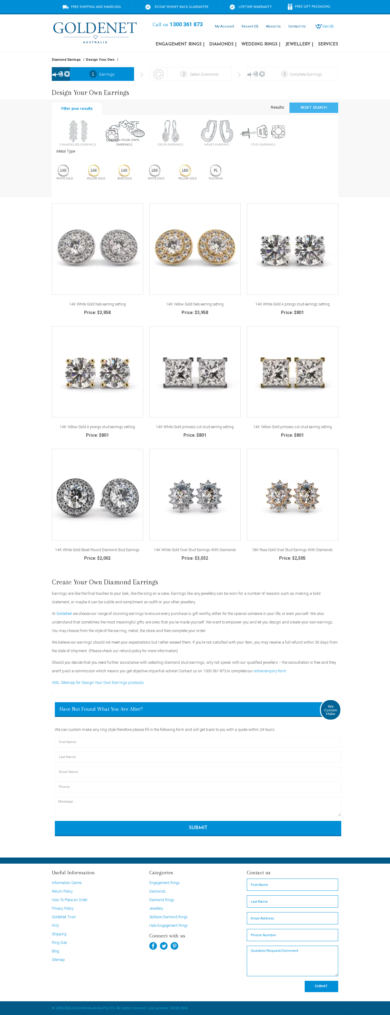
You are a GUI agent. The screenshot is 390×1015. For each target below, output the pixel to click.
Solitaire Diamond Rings (168, 917)
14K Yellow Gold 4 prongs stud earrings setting (97, 427)
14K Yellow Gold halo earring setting (195, 304)
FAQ (55, 925)
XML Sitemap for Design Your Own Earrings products (98, 682)
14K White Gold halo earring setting (97, 304)
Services (328, 44)
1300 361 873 (186, 24)
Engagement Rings (180, 44)
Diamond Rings (161, 900)
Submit (198, 827)
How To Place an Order (69, 900)
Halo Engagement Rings (168, 925)
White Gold (64, 179)
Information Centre (66, 883)
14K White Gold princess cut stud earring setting (195, 427)
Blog (55, 951)
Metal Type (65, 151)
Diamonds (222, 44)
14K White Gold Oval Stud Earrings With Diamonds (195, 550)
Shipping (59, 934)
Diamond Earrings (66, 60)
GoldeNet (64, 613)
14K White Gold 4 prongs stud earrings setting (292, 304)
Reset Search (314, 108)
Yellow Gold (96, 179)
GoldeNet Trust (64, 917)
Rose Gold (124, 179)
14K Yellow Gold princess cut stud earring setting (292, 427)
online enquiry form (270, 671)
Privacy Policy (63, 908)
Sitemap (58, 960)
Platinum (216, 179)
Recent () (250, 26)
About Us (273, 26)
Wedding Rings (260, 44)
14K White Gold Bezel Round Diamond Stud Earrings (97, 550)
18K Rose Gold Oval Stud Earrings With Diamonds (292, 550)
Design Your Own (100, 60)
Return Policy (62, 891)
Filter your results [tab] (77, 108)
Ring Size (59, 943)
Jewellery (299, 44)
